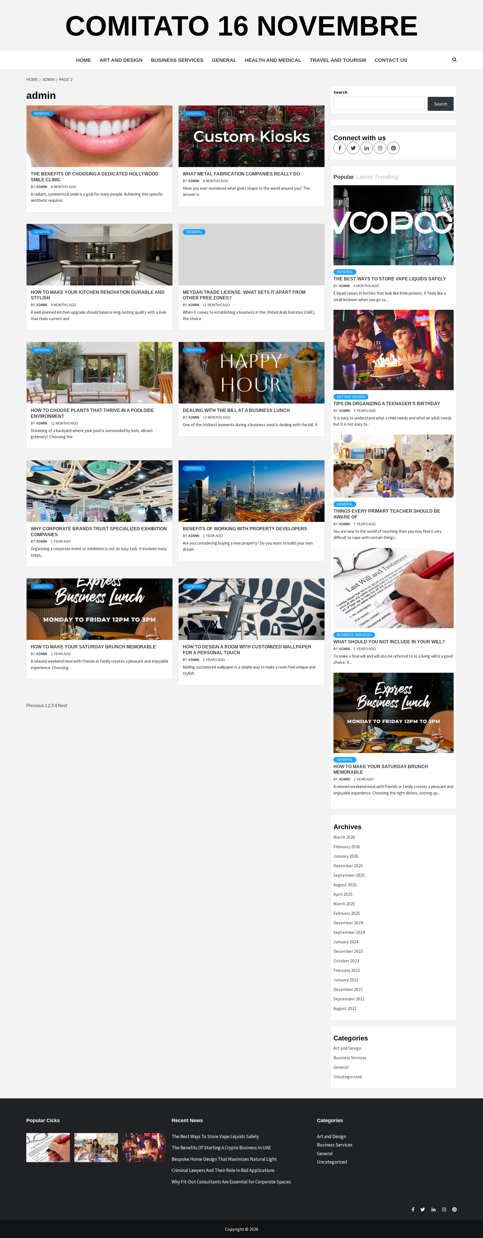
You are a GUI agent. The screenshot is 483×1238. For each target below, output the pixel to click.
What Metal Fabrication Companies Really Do (241, 174)
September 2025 (349, 875)
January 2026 (345, 856)
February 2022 (346, 970)
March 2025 (344, 903)
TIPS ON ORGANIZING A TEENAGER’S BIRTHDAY (386, 403)
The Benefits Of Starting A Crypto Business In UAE (221, 1148)
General (224, 60)
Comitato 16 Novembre (241, 25)
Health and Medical (273, 60)
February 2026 (346, 846)
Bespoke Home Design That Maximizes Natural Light (224, 1159)
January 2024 (345, 941)
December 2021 (348, 989)
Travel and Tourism (338, 60)
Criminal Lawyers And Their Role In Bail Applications (223, 1170)
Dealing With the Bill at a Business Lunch (236, 410)
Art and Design (121, 60)
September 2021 (349, 999)
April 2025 (342, 894)
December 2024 (348, 922)
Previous (35, 705)
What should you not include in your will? (389, 641)
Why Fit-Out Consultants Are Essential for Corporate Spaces (231, 1182)
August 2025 (345, 884)
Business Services (177, 60)
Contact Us (391, 60)
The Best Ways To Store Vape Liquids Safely (389, 278)
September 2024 (349, 932)
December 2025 (348, 865)
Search (340, 92)
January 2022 (345, 980)
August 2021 (345, 1008)
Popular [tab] (343, 177)
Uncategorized (347, 1076)
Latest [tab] (364, 177)
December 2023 (348, 951)
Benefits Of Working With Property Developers (245, 528)
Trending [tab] (386, 177)
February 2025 (346, 913)
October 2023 (346, 960)
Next (62, 705)
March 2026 (344, 837)
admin (42, 187)
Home (83, 60)
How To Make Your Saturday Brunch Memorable (93, 646)
